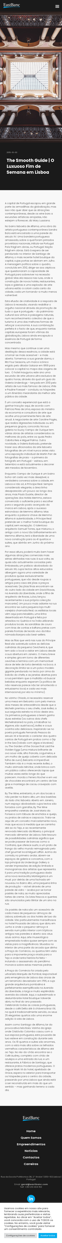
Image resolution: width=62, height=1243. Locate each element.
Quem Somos (31, 1138)
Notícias (31, 1151)
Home (31, 1131)
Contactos (31, 1157)
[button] (57, 6)
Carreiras (31, 1164)
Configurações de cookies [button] (20, 1235)
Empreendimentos (31, 1144)
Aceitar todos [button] (48, 1235)
